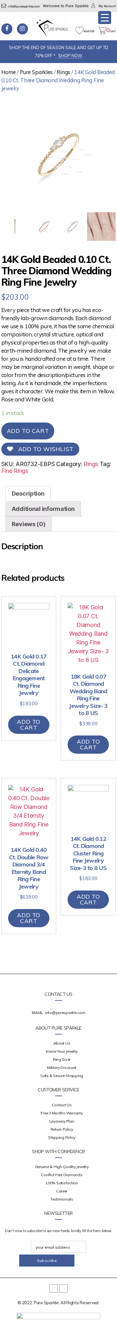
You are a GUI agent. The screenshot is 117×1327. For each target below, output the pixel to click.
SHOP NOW (70, 55)
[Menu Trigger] (104, 17)
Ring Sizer (62, 1059)
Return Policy (62, 1129)
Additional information (43, 508)
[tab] (28, 493)
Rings (63, 72)
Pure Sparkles (36, 72)
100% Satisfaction (62, 1182)
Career (61, 1191)
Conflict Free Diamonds (61, 1174)
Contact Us (62, 1104)
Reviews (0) (29, 524)
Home (8, 72)
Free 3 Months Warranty (62, 1113)
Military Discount (61, 1067)
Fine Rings (14, 470)
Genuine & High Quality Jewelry (62, 1166)
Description (28, 493)
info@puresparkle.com (24, 6)
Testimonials (61, 1199)
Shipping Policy (61, 1137)
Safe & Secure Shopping (61, 1075)
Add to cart (28, 431)
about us (62, 1043)
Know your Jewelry (62, 1051)
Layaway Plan (61, 1121)
